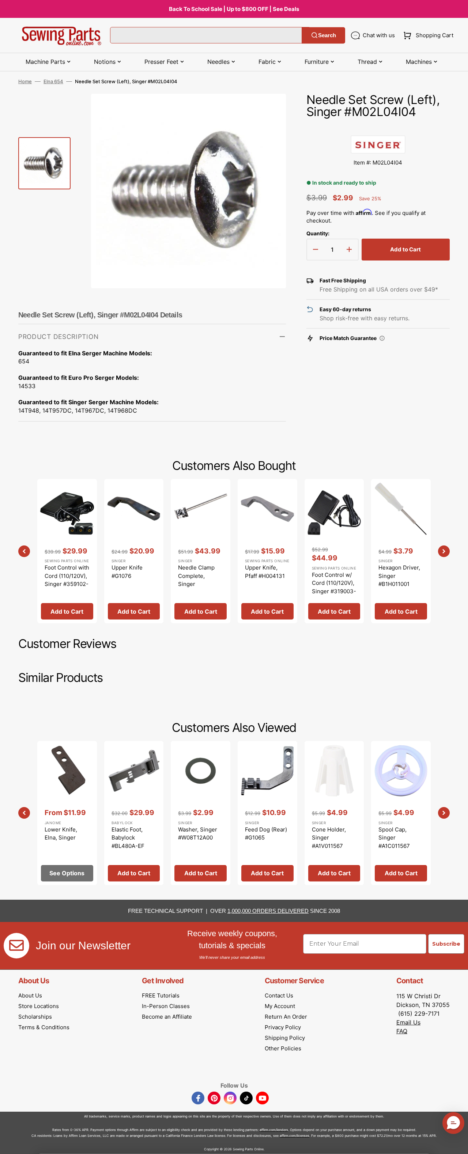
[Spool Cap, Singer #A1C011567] (401, 813)
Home (25, 81)
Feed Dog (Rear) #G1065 (266, 833)
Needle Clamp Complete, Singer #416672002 (196, 580)
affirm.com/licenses (294, 1136)
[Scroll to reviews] (378, 128)
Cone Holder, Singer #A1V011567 (329, 837)
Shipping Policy (285, 1037)
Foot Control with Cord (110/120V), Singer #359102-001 (67, 580)
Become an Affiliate (167, 1016)
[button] (427, 35)
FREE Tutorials (161, 995)
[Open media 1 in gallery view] (269, 110)
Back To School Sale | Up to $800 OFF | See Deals (234, 8)
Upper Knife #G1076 (127, 571)
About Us (30, 995)
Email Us (408, 1022)
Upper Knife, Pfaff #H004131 (265, 571)
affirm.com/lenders (274, 1130)
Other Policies (283, 1048)
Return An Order (286, 1016)
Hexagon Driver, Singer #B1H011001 (399, 575)
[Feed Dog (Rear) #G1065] (267, 813)
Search (327, 35)
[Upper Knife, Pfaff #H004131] (267, 551)
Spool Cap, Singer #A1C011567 (394, 837)
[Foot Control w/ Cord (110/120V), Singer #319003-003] (334, 551)
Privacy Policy (283, 1027)
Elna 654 (53, 81)
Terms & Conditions (43, 1027)
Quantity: (317, 233)
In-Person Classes (166, 1006)
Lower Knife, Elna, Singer (61, 833)
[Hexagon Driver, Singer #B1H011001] (401, 551)
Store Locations (38, 1006)
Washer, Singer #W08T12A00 (197, 833)
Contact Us (279, 995)
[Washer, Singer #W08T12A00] (200, 813)
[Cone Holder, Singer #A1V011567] (334, 813)
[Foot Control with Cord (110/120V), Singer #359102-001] (67, 551)
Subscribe (446, 944)
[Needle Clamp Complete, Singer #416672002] (200, 551)
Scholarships (35, 1016)
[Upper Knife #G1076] (134, 551)
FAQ (401, 1031)
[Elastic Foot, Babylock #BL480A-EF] (134, 813)
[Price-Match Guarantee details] (382, 338)
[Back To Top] (457, 1143)
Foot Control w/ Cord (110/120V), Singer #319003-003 (334, 587)
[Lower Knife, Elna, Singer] (67, 813)
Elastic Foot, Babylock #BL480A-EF (128, 837)
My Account (280, 1006)
